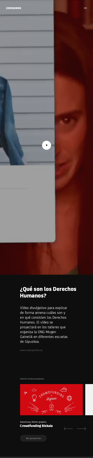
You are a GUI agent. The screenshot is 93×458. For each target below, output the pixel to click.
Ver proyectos (33, 438)
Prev (68, 428)
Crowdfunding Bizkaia (36, 426)
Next (81, 428)
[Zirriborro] (13, 8)
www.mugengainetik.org (31, 350)
